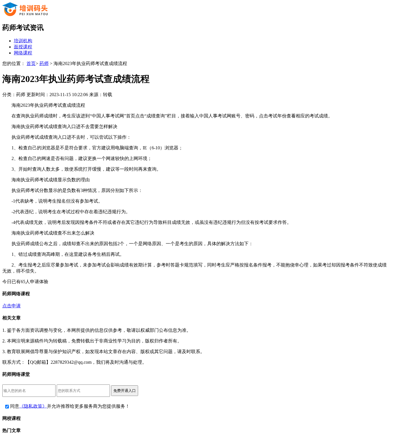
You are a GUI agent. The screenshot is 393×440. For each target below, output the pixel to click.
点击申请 (11, 305)
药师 (44, 63)
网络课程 (23, 52)
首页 (31, 63)
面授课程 (23, 46)
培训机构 (23, 40)
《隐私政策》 (33, 405)
